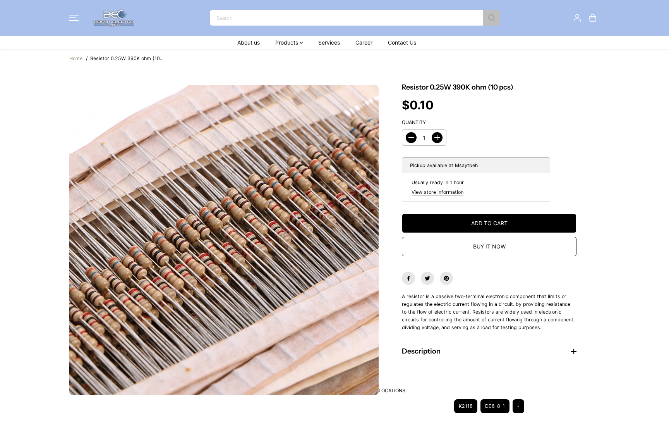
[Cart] (593, 18)
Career (363, 42)
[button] (74, 18)
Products (287, 42)
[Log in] (577, 18)
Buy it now (489, 246)
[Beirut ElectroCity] (114, 18)
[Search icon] (491, 18)
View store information (437, 192)
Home (75, 58)
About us (248, 42)
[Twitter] (427, 278)
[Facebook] (408, 278)
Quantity (414, 122)
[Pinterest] (446, 278)
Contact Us (402, 42)
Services (329, 42)
